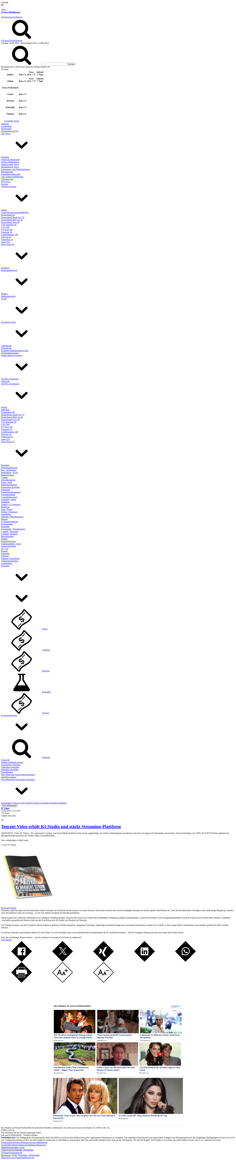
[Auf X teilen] (62, 961)
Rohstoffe (5, 553)
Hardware (5, 507)
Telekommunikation (9, 561)
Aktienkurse (6, 346)
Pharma (4, 551)
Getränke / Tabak (8, 499)
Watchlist (46, 757)
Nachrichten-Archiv (16, 1147)
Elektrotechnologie (9, 485)
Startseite (5, 124)
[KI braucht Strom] (27, 905)
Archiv (4, 299)
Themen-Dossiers (8, 186)
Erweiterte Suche (11, 121)
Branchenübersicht (9, 270)
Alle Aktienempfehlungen (12, 177)
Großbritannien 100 (9, 234)
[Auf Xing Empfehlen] (103, 961)
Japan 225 (5, 242)
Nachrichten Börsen (9, 1145)
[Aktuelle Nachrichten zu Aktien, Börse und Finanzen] (11, 17)
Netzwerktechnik (8, 546)
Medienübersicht (8, 296)
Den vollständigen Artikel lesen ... (15, 840)
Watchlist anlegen (8, 777)
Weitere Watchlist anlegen (12, 762)
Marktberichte (7, 172)
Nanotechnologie (8, 541)
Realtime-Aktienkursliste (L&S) (15, 350)
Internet (4, 519)
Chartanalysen (7, 179)
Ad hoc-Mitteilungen (10, 12)
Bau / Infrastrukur (8, 470)
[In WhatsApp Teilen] (185, 961)
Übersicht (5, 381)
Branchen (5, 268)
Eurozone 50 (6, 232)
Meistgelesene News (10, 167)
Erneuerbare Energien (10, 487)
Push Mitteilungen (9, 806)
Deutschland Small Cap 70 (12, 217)
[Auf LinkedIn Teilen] (144, 961)
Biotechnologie (7, 475)
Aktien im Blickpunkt (10, 159)
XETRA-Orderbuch (10, 379)
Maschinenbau (7, 536)
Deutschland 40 (8, 215)
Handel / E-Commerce (10, 504)
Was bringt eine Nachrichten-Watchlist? (18, 774)
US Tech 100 (7, 230)
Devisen (45, 713)
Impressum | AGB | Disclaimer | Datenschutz (20, 1155)
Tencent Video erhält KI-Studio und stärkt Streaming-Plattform (61, 826)
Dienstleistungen (8, 480)
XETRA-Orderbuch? (10, 384)
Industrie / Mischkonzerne (12, 517)
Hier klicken (6, 940)
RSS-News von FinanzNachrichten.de (17, 1157)
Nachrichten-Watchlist (10, 765)
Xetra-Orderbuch (22, 1142)
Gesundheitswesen (9, 497)
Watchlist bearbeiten (9, 770)
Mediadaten (29, 1150)
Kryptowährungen (9, 715)
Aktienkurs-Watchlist (10, 767)
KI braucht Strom (8, 908)
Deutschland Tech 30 (10, 222)
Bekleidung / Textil (9, 472)
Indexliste (5, 410)
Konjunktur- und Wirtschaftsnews (15, 169)
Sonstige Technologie (10, 558)
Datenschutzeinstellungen (12, 1150)
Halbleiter (5, 502)
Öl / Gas (4, 549)
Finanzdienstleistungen (11, 492)
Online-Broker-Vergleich (12, 355)
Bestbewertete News (10, 164)
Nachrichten (6, 126)
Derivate (45, 671)
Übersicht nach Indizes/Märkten (15, 212)
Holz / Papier (6, 509)
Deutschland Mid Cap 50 (12, 220)
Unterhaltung (6, 563)
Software (5, 556)
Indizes (4, 210)
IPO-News (5, 182)
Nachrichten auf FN (9, 131)
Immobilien (6, 514)
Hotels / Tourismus (9, 512)
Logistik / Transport (9, 531)
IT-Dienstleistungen (9, 522)
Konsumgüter (7, 524)
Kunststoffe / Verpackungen (13, 529)
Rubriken (5, 157)
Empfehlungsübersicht (10, 174)
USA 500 (5, 227)
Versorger (5, 566)
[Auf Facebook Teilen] (21, 961)
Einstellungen (7, 772)
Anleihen (46, 650)
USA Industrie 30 (8, 225)
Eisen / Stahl (6, 482)
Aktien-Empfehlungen (28, 1145)
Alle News (5, 133)
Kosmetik (5, 526)
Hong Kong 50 (7, 244)
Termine (4, 184)
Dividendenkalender (10, 353)
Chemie (4, 477)
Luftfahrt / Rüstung (9, 534)
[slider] (5, 818)
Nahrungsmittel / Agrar (11, 544)
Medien (4, 294)
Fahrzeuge (5, 490)
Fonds (44, 629)
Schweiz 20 (6, 237)
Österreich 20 (7, 239)
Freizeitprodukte (8, 494)
